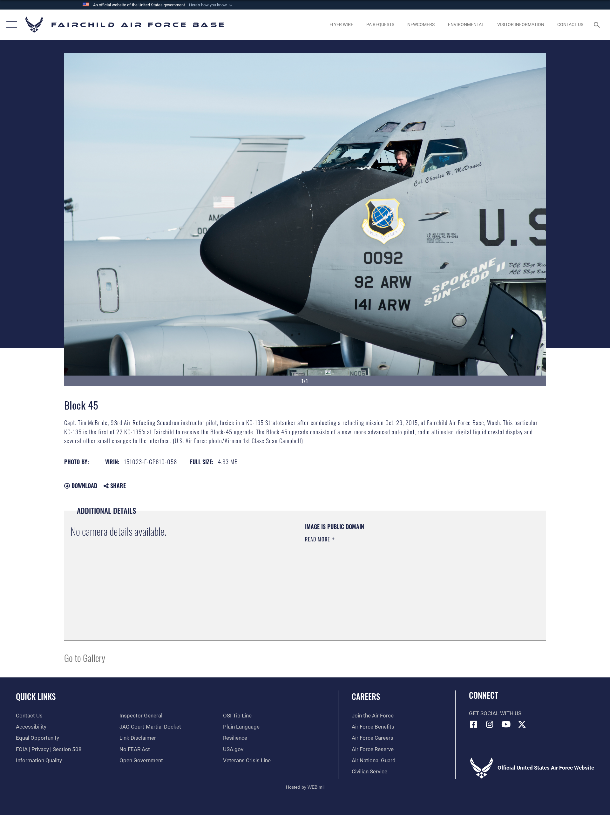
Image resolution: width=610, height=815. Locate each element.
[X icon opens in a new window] (522, 724)
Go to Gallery (84, 657)
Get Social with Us (495, 713)
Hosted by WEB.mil (305, 787)
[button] (211, 5)
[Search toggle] (597, 24)
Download (83, 485)
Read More (318, 539)
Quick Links (36, 696)
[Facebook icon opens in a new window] (473, 724)
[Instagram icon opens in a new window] (489, 724)
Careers (366, 696)
